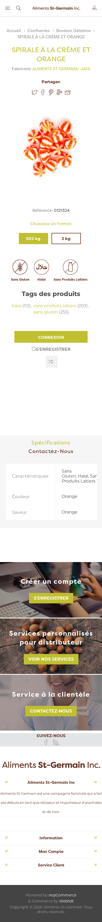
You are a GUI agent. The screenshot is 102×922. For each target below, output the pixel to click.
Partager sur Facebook (43, 92)
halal (16, 305)
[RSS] (56, 742)
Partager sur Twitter (34, 92)
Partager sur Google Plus (59, 92)
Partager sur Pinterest (51, 92)
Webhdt (66, 901)
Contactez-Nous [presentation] (51, 451)
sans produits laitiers (54, 305)
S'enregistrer (53, 349)
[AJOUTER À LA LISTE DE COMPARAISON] (52, 361)
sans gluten (45, 312)
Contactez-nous (51, 711)
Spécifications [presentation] (50, 442)
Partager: (51, 81)
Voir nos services (51, 659)
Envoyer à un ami (68, 92)
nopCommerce (62, 895)
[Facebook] (46, 742)
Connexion (51, 337)
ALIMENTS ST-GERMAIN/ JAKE (61, 68)
